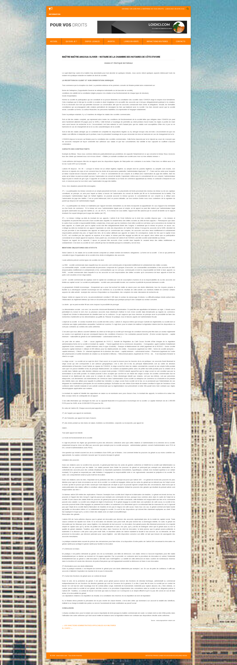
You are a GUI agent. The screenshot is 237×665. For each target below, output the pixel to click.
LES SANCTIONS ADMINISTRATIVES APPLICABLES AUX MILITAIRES (89, 625)
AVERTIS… (112, 41)
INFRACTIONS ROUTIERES (157, 41)
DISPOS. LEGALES (92, 41)
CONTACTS (180, 41)
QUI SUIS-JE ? (71, 41)
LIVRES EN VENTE (131, 41)
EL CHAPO (67, 628)
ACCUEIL (54, 41)
